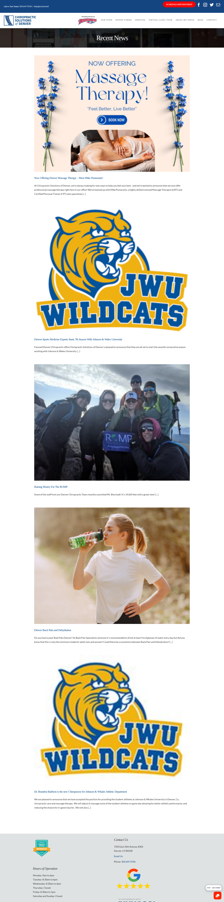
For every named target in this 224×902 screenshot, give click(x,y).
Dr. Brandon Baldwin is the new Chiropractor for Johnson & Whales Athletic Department (80, 791)
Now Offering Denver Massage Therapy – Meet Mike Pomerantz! (68, 178)
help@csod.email (41, 6)
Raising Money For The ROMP (50, 486)
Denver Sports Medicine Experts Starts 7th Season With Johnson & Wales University (78, 339)
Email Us (118, 856)
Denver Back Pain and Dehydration (52, 630)
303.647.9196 (25, 6)
